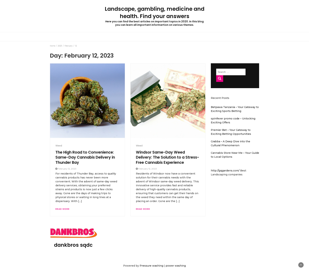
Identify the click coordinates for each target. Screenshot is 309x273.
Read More (62, 209)
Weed (58, 145)
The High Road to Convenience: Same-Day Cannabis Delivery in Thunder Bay (85, 157)
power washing (176, 265)
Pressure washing (151, 265)
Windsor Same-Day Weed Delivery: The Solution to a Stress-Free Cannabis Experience (167, 157)
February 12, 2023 (67, 168)
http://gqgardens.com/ (225, 170)
